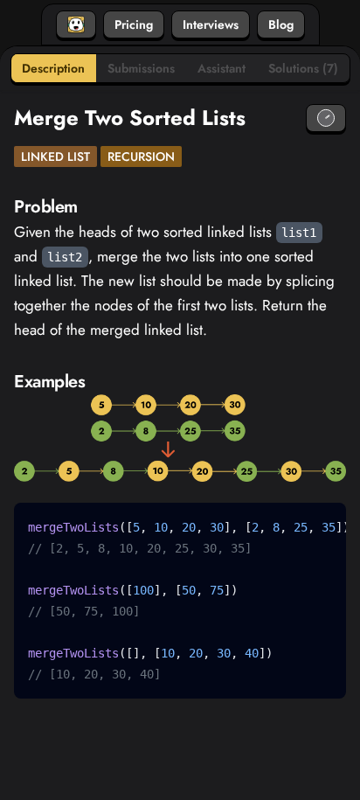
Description (53, 68)
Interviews (211, 24)
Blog (281, 24)
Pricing (133, 24)
